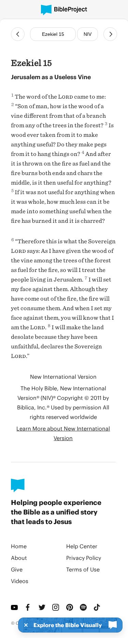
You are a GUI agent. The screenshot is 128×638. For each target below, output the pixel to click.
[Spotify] (84, 607)
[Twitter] (43, 607)
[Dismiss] (23, 625)
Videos (19, 581)
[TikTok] (98, 607)
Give (17, 569)
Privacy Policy (83, 557)
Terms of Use (83, 569)
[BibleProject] (64, 10)
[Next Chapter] (110, 34)
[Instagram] (56, 607)
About (19, 557)
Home (19, 546)
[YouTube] (15, 607)
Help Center (81, 546)
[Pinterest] (70, 607)
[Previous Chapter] (18, 34)
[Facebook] (29, 607)
